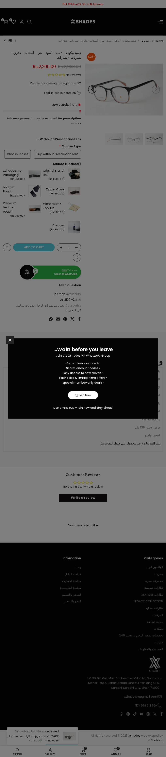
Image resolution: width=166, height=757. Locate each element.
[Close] (10, 340)
